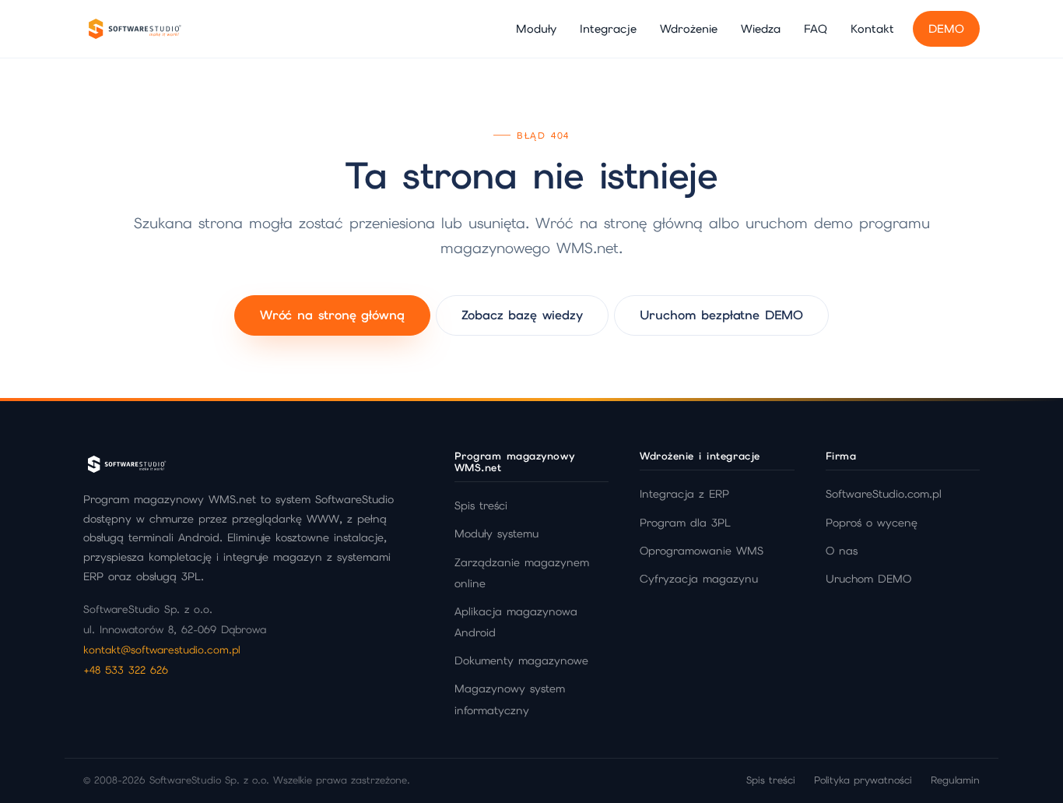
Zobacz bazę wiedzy (522, 315)
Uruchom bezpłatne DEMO (721, 315)
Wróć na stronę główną (332, 315)
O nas (842, 551)
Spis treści (480, 505)
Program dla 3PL (685, 523)
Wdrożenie (688, 28)
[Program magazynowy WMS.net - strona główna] (133, 28)
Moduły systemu (496, 534)
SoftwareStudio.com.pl (884, 494)
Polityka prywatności (863, 780)
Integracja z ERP (684, 494)
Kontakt (872, 28)
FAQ (815, 28)
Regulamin (955, 780)
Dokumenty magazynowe (521, 660)
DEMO (946, 28)
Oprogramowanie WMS (701, 551)
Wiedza (761, 28)
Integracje (608, 28)
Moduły (536, 28)
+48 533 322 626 (125, 670)
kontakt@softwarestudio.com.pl (161, 650)
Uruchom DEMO (868, 579)
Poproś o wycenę (871, 523)
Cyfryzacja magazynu (699, 579)
